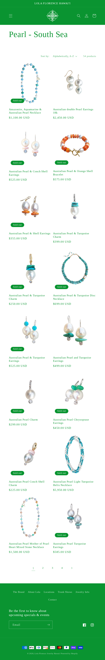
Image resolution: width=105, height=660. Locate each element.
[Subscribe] (48, 625)
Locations (49, 592)
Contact (52, 599)
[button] (10, 16)
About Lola (34, 592)
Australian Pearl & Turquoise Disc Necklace (74, 297)
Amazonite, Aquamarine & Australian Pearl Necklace (25, 111)
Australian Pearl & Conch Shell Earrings (28, 173)
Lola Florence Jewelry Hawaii (47, 653)
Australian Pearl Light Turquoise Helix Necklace (73, 483)
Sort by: (45, 56)
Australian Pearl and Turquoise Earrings (72, 359)
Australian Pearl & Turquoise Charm (71, 235)
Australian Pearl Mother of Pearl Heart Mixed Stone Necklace (29, 545)
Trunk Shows (65, 592)
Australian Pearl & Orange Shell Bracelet (73, 173)
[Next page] (72, 568)
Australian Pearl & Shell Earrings (29, 233)
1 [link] (33, 568)
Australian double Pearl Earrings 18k (73, 111)
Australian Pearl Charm (23, 419)
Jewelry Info (82, 592)
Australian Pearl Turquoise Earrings (69, 545)
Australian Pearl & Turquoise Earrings (27, 359)
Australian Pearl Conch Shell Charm (27, 483)
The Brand (18, 592)
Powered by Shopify (69, 653)
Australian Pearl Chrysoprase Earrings (71, 421)
